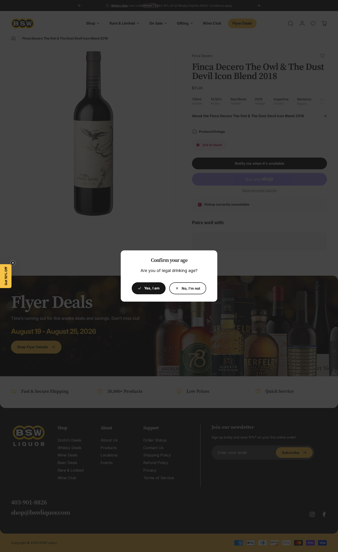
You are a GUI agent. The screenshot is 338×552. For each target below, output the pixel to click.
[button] (5, 276)
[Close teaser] (13, 262)
